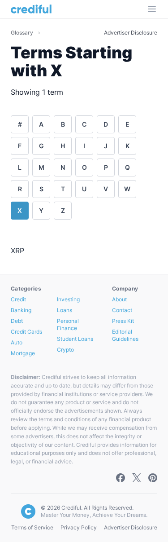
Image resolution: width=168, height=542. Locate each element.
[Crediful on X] (136, 477)
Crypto (65, 349)
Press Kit (123, 320)
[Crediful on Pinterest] (152, 477)
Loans (64, 310)
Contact (122, 310)
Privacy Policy (78, 527)
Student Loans (75, 338)
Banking (21, 310)
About (119, 299)
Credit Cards (26, 331)
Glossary (22, 32)
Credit (18, 299)
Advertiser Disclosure (130, 32)
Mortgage (23, 353)
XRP (17, 250)
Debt (17, 320)
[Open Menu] (152, 9)
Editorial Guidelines (125, 335)
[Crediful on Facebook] (120, 477)
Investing (68, 299)
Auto (16, 342)
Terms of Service (32, 527)
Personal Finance (68, 324)
